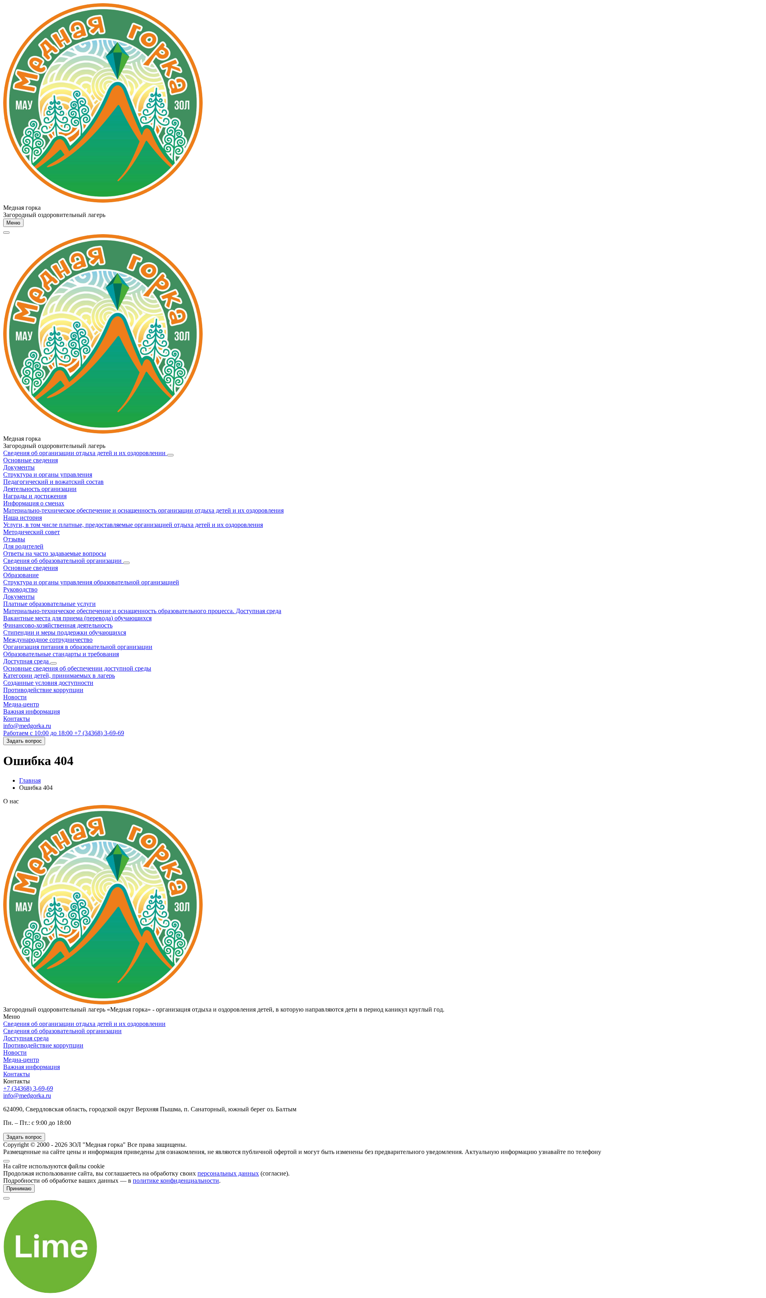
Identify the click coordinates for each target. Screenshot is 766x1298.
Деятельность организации (40, 488)
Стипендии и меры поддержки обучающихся (64, 632)
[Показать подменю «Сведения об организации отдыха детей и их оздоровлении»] (170, 455)
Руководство (20, 589)
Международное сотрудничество (48, 639)
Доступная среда (26, 661)
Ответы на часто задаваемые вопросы (54, 553)
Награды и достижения (35, 496)
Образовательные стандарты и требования (61, 654)
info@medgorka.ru (27, 725)
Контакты (16, 718)
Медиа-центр (21, 704)
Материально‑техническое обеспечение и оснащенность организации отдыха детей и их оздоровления (143, 510)
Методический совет (31, 532)
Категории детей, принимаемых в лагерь (59, 675)
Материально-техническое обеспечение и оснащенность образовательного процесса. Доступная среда (142, 611)
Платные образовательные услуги (49, 603)
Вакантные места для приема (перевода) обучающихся (77, 618)
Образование (21, 575)
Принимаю (19, 1188)
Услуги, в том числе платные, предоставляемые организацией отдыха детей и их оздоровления (133, 524)
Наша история (22, 517)
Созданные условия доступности (48, 682)
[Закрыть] (6, 1161)
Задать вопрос (24, 741)
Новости (15, 697)
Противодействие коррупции (43, 689)
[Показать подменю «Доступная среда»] (53, 663)
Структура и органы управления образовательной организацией (91, 582)
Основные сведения (30, 460)
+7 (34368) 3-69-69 (28, 1088)
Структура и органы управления (47, 474)
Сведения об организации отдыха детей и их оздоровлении (85, 453)
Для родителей (23, 546)
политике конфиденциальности (176, 1180)
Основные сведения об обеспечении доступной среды (77, 668)
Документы (19, 467)
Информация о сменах (33, 503)
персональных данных (228, 1173)
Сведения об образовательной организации (63, 560)
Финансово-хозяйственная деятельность (58, 625)
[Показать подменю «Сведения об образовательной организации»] (126, 563)
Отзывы (14, 539)
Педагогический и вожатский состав (53, 481)
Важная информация (31, 711)
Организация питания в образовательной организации (77, 646)
